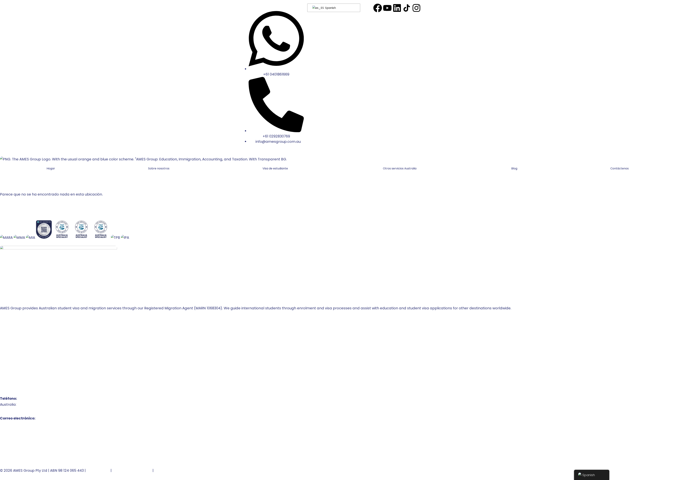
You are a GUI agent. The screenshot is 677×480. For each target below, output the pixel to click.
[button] (276, 168)
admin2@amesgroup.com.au (26, 442)
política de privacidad (132, 470)
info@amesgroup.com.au (22, 424)
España (7, 354)
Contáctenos (619, 168)
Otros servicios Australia (399, 168)
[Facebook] (377, 8)
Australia (8, 342)
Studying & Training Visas (22, 360)
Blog (514, 168)
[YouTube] (387, 8)
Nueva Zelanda (13, 348)
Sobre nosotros (158, 168)
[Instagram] (416, 8)
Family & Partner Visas (20, 372)
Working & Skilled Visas (20, 366)
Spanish (330, 8)
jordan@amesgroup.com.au (25, 448)
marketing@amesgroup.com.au (28, 436)
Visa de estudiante (275, 168)
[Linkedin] (397, 8)
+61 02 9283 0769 (14, 410)
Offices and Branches (19, 336)
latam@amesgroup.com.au (25, 430)
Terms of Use (98, 470)
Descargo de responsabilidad (181, 470)
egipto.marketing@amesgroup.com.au (35, 454)
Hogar (51, 168)
